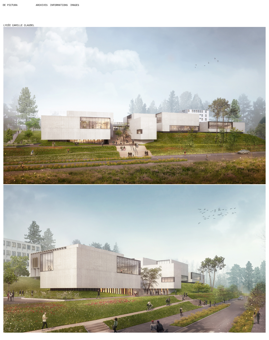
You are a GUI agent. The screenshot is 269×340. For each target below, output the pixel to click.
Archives (41, 5)
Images (74, 5)
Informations (59, 5)
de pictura (10, 5)
